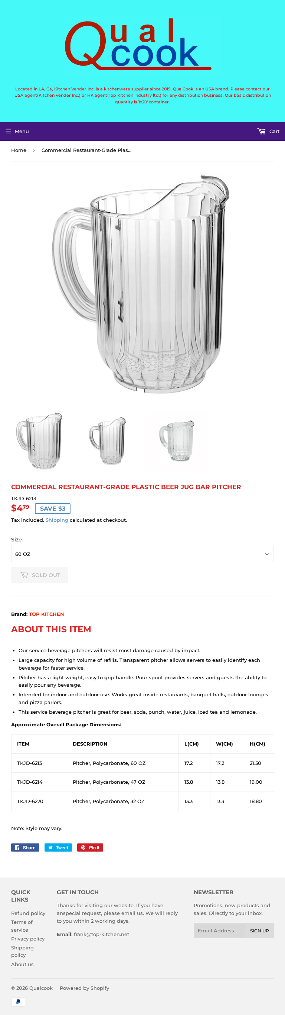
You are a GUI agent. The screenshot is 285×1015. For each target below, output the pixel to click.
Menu (22, 131)
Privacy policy (28, 939)
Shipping (57, 520)
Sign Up (259, 930)
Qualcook (41, 988)
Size (16, 539)
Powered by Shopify (84, 988)
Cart (273, 131)
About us (22, 964)
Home (18, 150)
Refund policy (28, 913)
